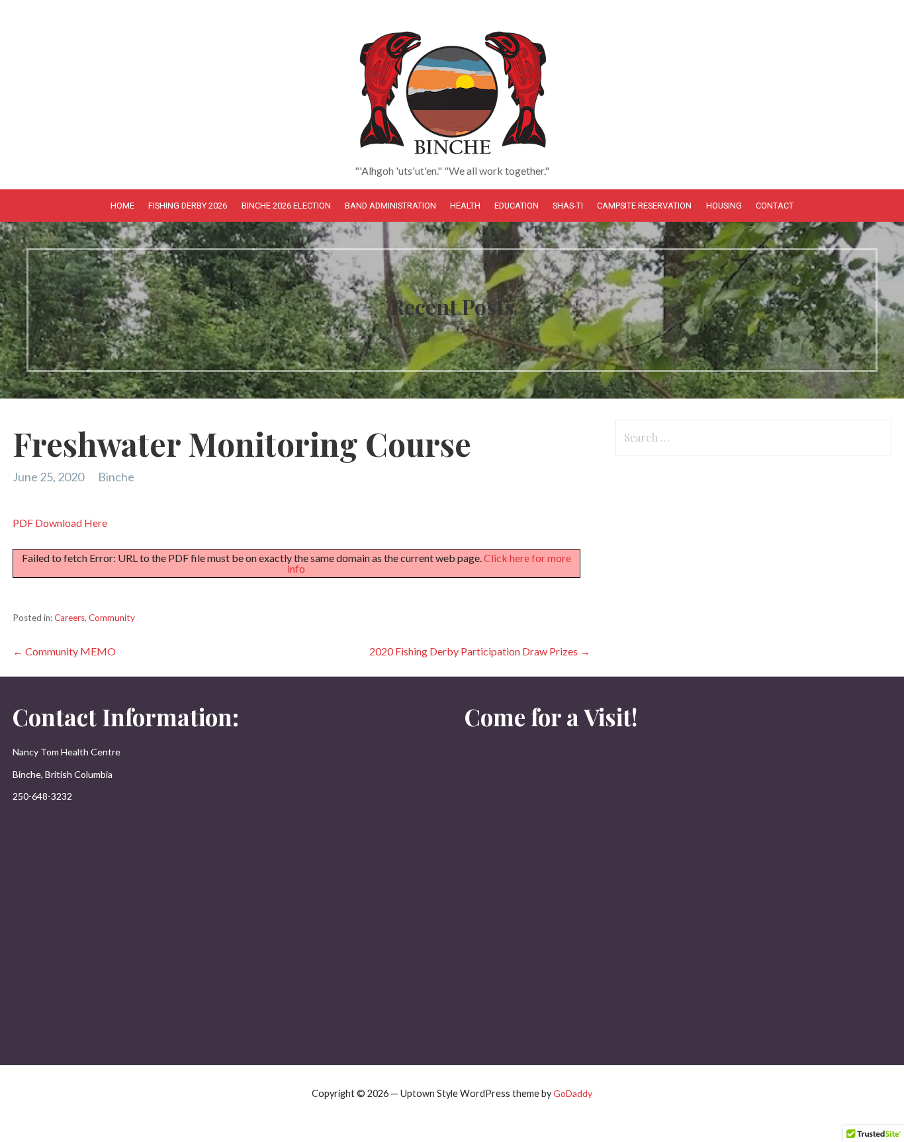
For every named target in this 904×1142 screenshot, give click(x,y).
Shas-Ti (568, 206)
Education (516, 206)
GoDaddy (572, 1093)
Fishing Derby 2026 (187, 206)
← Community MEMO (64, 651)
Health (465, 206)
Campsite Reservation (644, 206)
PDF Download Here (60, 522)
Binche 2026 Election (286, 206)
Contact (774, 206)
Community (112, 617)
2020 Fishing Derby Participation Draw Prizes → (479, 651)
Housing (724, 206)
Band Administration (390, 206)
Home (122, 206)
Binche (116, 476)
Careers (69, 617)
